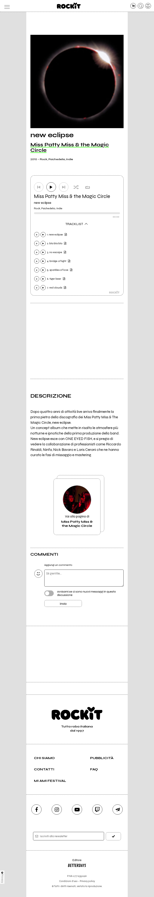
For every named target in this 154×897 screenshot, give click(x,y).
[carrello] (133, 6)
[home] (69, 6)
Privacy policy (87, 881)
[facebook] (36, 809)
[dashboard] (148, 6)
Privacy (2, 878)
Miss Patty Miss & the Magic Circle (69, 147)
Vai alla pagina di (77, 521)
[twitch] (97, 809)
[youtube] (77, 809)
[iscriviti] (113, 836)
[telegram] (117, 809)
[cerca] (140, 6)
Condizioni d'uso (68, 881)
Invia (63, 604)
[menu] (6, 6)
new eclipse (42, 203)
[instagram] (57, 809)
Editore (75, 862)
